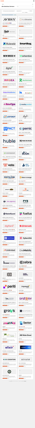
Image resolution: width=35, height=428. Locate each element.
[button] (32, 4)
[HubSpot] (2, 0)
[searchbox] (25, 6)
